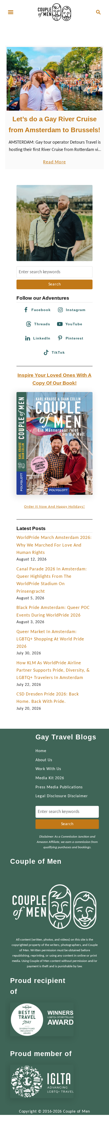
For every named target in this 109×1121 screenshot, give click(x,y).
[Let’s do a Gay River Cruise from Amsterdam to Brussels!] (54, 79)
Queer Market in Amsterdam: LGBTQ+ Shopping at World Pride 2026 (50, 639)
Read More (54, 163)
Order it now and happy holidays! (54, 507)
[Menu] (10, 12)
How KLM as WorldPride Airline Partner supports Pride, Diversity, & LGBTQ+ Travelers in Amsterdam (53, 671)
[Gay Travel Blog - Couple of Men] (54, 12)
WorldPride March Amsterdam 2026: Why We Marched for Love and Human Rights (54, 545)
